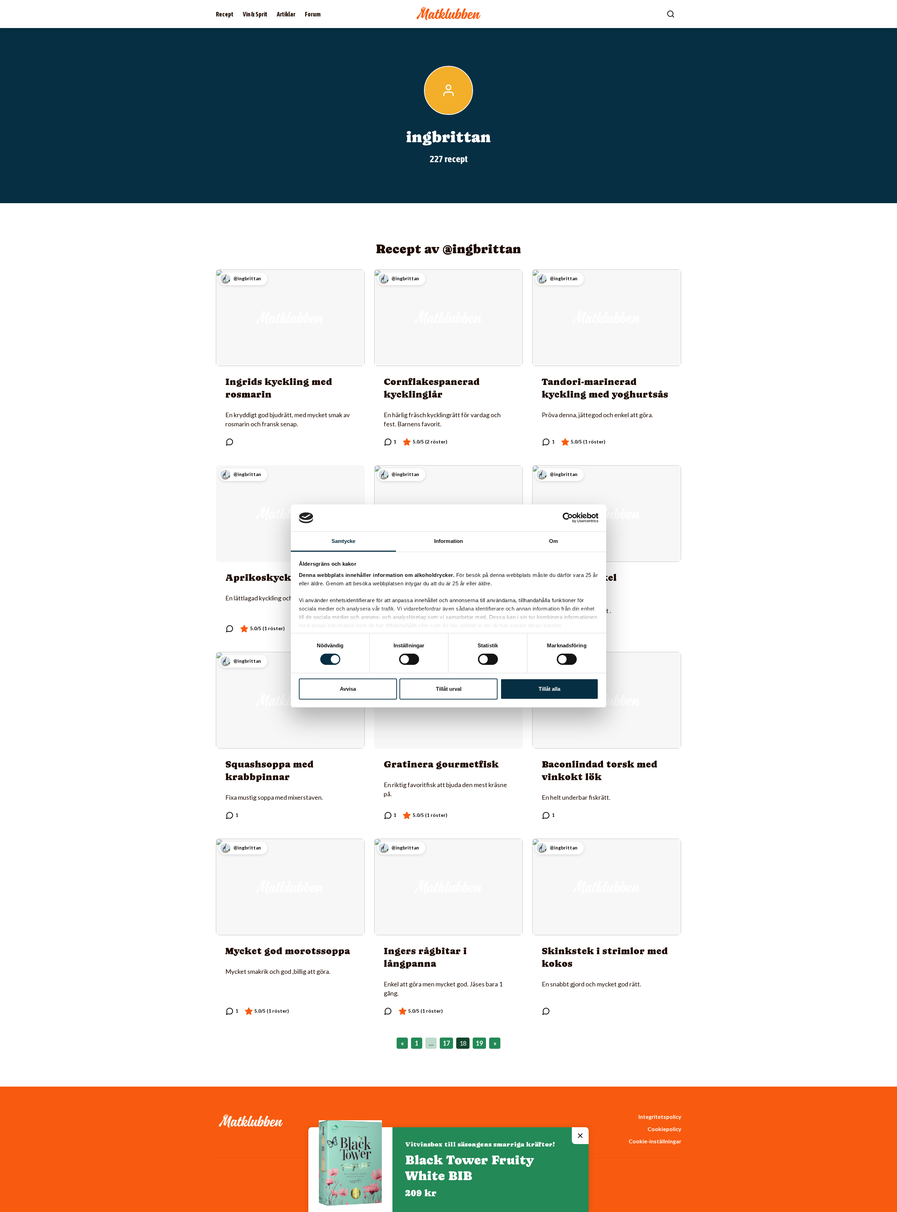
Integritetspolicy (659, 1116)
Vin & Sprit (255, 14)
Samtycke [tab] (343, 541)
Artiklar (286, 14)
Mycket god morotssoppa (287, 950)
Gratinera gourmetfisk (441, 764)
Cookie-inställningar (655, 1141)
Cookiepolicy (664, 1128)
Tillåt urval (448, 689)
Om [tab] (553, 541)
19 (479, 1043)
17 (446, 1043)
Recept (224, 14)
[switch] (409, 659)
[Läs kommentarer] (229, 442)
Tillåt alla (549, 689)
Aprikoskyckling (268, 577)
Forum (313, 14)
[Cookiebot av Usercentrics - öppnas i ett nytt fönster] (567, 517)
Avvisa (348, 689)
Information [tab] (448, 541)
